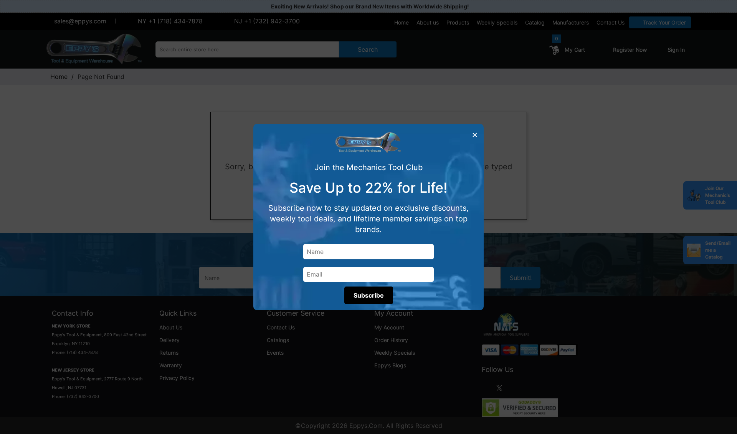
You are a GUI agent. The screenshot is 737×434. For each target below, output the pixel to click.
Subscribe (369, 295)
